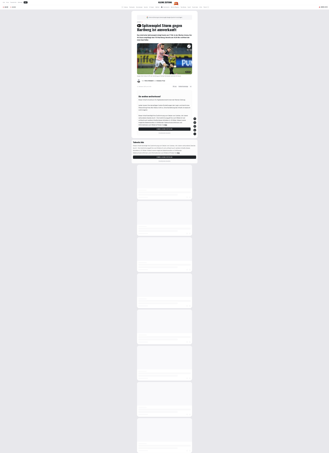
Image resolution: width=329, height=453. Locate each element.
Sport (139, 22)
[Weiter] (208, 7)
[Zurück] (122, 7)
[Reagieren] (194, 118)
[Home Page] (165, 2)
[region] (165, 7)
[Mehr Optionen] (194, 134)
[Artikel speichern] (194, 126)
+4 (190, 86)
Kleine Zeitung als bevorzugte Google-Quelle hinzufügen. (166, 17)
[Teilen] (194, 130)
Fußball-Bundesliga (183, 86)
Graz (175, 86)
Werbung (20, 2)
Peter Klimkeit (149, 80)
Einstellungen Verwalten (164, 132)
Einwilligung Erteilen (164, 129)
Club (4, 2)
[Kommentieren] (194, 122)
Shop (7, 2)
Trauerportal (13, 2)
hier (165, 125)
